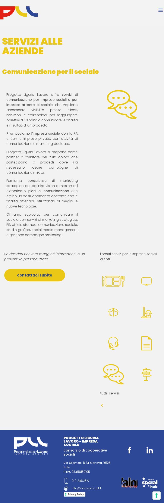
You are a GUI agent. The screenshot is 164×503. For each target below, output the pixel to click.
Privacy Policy (76, 494)
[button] (160, 9)
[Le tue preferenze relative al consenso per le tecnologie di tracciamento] (156, 495)
